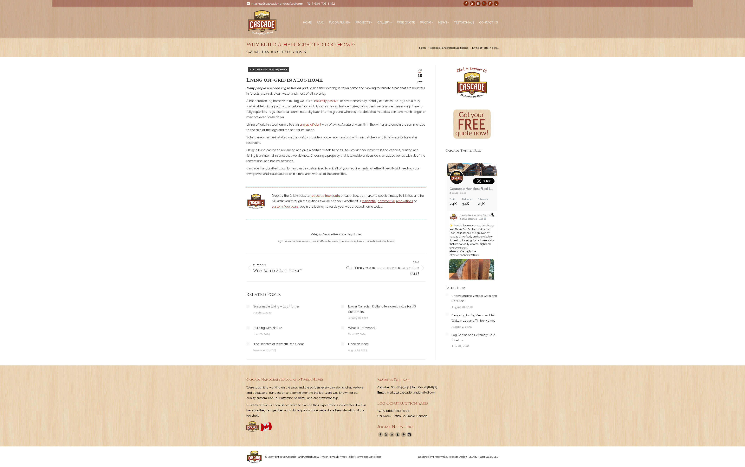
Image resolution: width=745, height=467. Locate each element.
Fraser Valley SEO (488, 456)
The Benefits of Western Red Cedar (278, 344)
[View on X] (492, 215)
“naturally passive (325, 101)
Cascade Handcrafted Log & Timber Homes (472, 189)
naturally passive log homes (380, 241)
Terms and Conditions (368, 456)
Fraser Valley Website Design (450, 456)
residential (369, 201)
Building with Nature (267, 328)
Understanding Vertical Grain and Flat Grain (474, 298)
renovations (404, 201)
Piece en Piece (358, 344)
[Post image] (247, 306)
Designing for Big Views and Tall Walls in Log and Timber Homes (473, 318)
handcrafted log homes (353, 241)
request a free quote (325, 196)
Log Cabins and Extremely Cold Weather (473, 337)
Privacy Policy (346, 456)
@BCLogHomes (458, 193)
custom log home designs (297, 241)
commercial (386, 201)
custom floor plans (285, 206)
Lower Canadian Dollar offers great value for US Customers (382, 309)
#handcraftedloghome (463, 251)
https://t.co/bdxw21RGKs (464, 255)
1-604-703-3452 (323, 3)
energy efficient (310, 124)
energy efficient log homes (325, 241)
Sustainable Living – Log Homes (276, 306)
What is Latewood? (362, 328)
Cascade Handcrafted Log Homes (269, 69)
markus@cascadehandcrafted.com (277, 3)
